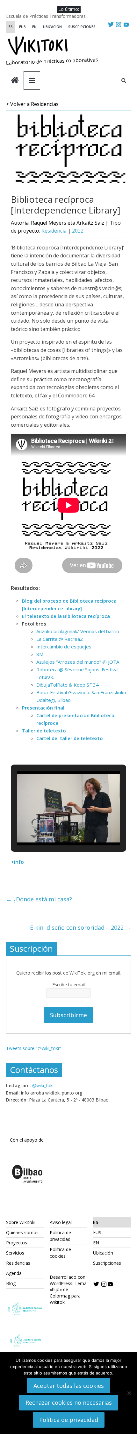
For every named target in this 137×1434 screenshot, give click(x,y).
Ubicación (52, 26)
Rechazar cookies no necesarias (68, 1402)
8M (39, 654)
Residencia (54, 230)
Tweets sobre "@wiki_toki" (33, 1048)
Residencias (18, 1263)
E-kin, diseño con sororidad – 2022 (80, 927)
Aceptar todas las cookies (68, 1385)
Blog (11, 1283)
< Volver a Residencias (32, 104)
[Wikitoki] (15, 81)
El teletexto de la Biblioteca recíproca (66, 616)
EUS (22, 26)
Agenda (14, 1273)
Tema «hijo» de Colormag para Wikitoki (68, 1292)
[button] (54, 827)
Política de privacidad (68, 1420)
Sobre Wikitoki (20, 1222)
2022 (77, 230)
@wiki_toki (43, 1085)
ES (11, 26)
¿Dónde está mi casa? (39, 899)
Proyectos (16, 1243)
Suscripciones (82, 26)
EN (34, 26)
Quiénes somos (22, 1232)
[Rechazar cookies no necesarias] (129, 1393)
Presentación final (43, 707)
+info (17, 861)
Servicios (15, 1253)
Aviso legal (61, 1222)
